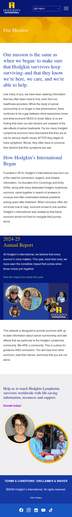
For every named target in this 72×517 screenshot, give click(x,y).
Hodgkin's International (11, 7)
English (41, 8)
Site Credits (36, 497)
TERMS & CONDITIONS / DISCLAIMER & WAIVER (36, 481)
